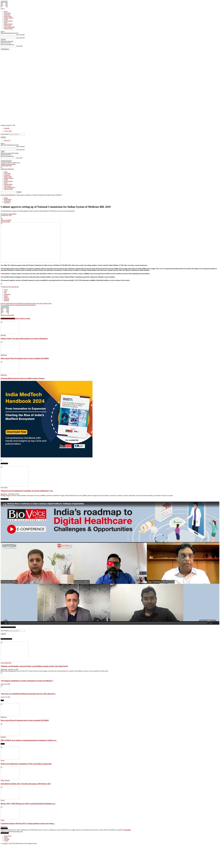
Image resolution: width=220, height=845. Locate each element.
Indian (6, 296)
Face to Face (7, 25)
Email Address (5, 134)
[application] (110, 563)
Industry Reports (8, 17)
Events (6, 19)
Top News (7, 202)
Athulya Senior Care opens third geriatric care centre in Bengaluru (24, 338)
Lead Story (7, 14)
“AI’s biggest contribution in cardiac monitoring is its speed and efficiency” (27, 681)
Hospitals (3, 335)
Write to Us (7, 140)
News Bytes (7, 13)
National (6, 300)
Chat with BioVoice (9, 27)
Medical (6, 297)
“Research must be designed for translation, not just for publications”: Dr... (27, 491)
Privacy (6, 837)
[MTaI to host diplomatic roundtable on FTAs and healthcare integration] (10, 759)
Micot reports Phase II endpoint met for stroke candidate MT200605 (25, 358)
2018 (5, 291)
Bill (5, 293)
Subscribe (6, 128)
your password (21, 38)
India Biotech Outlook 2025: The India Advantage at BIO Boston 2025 (26, 784)
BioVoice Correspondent (9, 214)
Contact (6, 840)
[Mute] (214, 623)
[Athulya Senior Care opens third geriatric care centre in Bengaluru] (10, 333)
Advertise (6, 839)
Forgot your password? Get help (9, 153)
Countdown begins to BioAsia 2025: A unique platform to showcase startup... (28, 823)
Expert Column (8, 21)
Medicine (6, 299)
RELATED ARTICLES (8, 318)
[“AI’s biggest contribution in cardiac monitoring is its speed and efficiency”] (5, 677)
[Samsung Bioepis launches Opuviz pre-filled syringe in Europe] (10, 373)
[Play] (3, 623)
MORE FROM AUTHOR (22, 318)
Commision (7, 294)
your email (19, 46)
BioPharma (4, 355)
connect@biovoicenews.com (15, 831)
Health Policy (12, 195)
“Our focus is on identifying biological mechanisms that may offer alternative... (28, 694)
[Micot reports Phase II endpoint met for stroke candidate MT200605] (10, 353)
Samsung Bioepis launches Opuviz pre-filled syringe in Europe (23, 378)
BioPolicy (3, 737)
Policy (6, 22)
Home (5, 11)
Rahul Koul (4, 494)
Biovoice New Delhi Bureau (11, 286)
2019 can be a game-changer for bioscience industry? (21, 305)
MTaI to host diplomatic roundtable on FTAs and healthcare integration (26, 764)
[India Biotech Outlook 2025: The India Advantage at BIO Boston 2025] (10, 779)
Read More (127, 830)
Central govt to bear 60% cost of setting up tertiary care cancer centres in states (30, 303)
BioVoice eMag (8, 28)
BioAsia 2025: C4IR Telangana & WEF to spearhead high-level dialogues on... (28, 803)
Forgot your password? (7, 41)
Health (6, 195)
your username (21, 34)
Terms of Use (7, 836)
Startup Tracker (8, 24)
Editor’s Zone (8, 16)
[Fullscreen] (217, 623)
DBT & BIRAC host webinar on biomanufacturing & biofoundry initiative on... (29, 740)
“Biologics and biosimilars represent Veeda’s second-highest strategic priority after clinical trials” (34, 666)
